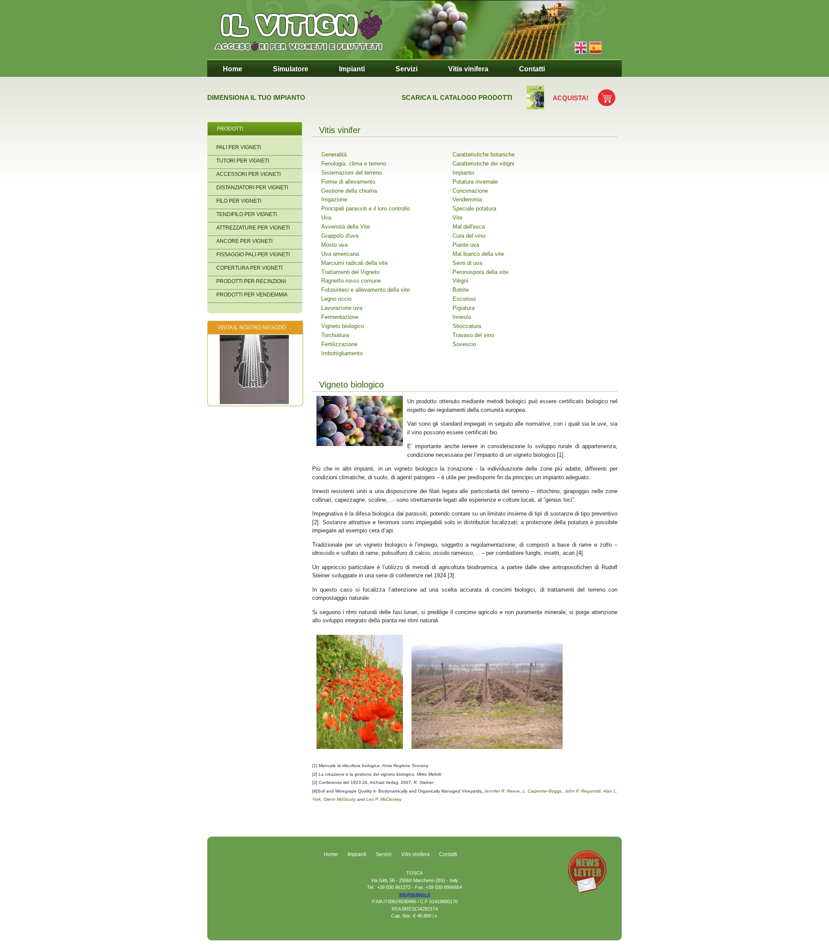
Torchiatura (335, 335)
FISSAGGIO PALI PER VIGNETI (253, 255)
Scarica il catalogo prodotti (457, 97)
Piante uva (465, 245)
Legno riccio (336, 299)
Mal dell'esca (468, 226)
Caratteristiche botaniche (483, 154)
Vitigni (460, 280)
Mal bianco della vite (478, 254)
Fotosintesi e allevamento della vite (365, 290)
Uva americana (340, 254)
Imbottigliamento (342, 353)
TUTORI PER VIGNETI (242, 161)
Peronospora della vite (480, 272)
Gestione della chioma (349, 191)
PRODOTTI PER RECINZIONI (251, 281)
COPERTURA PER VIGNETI (249, 268)
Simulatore (290, 69)
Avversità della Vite (345, 226)
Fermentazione (339, 317)
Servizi (407, 69)
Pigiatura (463, 308)
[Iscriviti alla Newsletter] (587, 891)
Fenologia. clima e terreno (353, 163)
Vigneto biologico (342, 326)
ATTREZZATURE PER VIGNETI (253, 228)
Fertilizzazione (339, 344)
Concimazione (470, 191)
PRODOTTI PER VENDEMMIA (252, 295)
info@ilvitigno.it (414, 894)
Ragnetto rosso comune (351, 280)
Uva (326, 217)
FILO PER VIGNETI (238, 201)
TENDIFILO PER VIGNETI (246, 214)
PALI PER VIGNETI (238, 147)
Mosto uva (334, 245)
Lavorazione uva (341, 308)
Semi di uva (467, 263)
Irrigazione (334, 199)
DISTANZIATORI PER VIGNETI (252, 188)
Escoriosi (464, 299)
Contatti (532, 69)
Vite (457, 217)
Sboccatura (466, 326)
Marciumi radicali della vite (354, 263)
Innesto (461, 317)
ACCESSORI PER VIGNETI (248, 174)
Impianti (352, 69)
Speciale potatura (474, 208)
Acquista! (571, 98)
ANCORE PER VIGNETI (244, 241)
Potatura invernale (475, 181)
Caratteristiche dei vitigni (483, 163)
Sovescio (464, 344)
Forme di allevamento (348, 181)
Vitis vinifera (468, 69)
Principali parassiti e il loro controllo (365, 208)
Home (232, 69)
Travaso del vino (473, 335)
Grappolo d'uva (339, 235)
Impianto (463, 172)
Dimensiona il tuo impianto (256, 97)
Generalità (334, 154)
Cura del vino (468, 235)
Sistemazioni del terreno (351, 172)
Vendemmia (467, 199)
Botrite (460, 290)
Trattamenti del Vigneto (350, 272)
